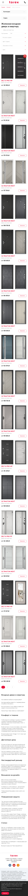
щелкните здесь (5, 890)
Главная (3, 7)
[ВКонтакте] (10, 865)
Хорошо (5, 893)
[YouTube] (14, 865)
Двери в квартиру (16, 7)
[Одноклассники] (18, 865)
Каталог (9, 7)
